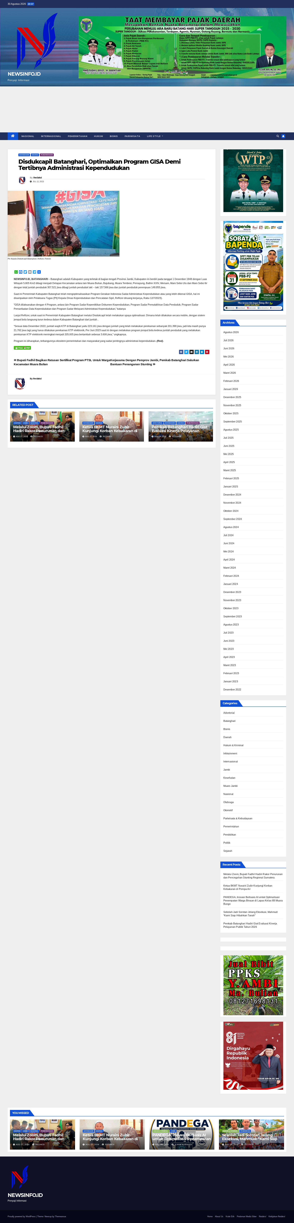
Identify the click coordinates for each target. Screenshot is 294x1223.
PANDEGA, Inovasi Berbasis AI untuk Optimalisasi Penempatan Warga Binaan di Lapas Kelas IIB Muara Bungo (253, 900)
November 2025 (232, 405)
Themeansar (60, 1216)
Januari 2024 (230, 584)
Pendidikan (229, 834)
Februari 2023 (231, 673)
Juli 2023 (228, 632)
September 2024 (232, 519)
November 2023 (232, 600)
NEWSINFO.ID (24, 74)
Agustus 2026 (231, 332)
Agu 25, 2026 (232, 1144)
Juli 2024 (228, 535)
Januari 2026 (230, 389)
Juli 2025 (228, 438)
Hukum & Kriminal (233, 745)
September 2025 (232, 421)
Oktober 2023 (230, 608)
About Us (219, 1216)
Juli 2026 (228, 340)
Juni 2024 (228, 543)
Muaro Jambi (230, 786)
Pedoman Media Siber (246, 1216)
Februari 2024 (231, 576)
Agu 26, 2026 (162, 1144)
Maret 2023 (229, 665)
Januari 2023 (230, 681)
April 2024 (229, 559)
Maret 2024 (229, 567)
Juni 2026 (228, 348)
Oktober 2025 (230, 413)
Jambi (25, 423)
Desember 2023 (232, 592)
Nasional (27, 136)
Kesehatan (229, 778)
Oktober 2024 (230, 511)
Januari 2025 (230, 486)
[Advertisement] (147, 109)
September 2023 (232, 616)
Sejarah (227, 851)
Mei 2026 (228, 356)
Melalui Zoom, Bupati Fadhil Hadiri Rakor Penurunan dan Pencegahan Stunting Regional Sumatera (41, 433)
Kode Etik (230, 1216)
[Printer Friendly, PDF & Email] (22, 348)
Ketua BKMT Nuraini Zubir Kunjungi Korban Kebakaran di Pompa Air (109, 431)
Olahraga (228, 802)
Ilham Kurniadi (183, 1144)
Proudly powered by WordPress (22, 1216)
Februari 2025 (231, 478)
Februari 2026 (231, 381)
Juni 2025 (228, 446)
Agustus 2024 (231, 527)
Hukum (98, 136)
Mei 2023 (228, 649)
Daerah (35, 155)
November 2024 (232, 502)
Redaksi (37, 177)
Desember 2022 (232, 689)
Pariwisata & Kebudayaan (238, 818)
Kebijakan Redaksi (277, 1216)
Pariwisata (132, 136)
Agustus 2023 (231, 624)
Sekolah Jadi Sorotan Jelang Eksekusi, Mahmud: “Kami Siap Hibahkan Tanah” (249, 1139)
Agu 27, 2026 (23, 1144)
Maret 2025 (229, 470)
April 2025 (229, 462)
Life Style (154, 136)
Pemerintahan (77, 136)
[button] (278, 136)
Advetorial (157, 423)
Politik (226, 842)
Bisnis (114, 136)
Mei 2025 (228, 454)
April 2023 (229, 657)
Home (210, 1216)
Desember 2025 (232, 397)
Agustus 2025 (231, 429)
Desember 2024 (232, 494)
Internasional (51, 136)
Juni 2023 (228, 641)
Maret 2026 (229, 373)
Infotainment (230, 753)
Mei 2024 (228, 551)
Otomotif (228, 810)
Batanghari (24, 155)
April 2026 (229, 364)
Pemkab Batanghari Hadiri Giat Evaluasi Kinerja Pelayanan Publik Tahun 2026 (179, 431)
